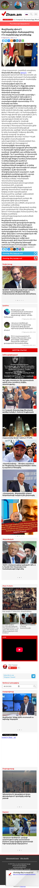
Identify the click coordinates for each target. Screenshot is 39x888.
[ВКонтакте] (9, 41)
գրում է (23, 72)
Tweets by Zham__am (9, 737)
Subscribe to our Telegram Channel (9, 676)
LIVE (4, 637)
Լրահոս (5, 305)
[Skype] (6, 41)
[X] (14, 41)
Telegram (16, 253)
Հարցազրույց (8, 691)
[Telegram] (3, 41)
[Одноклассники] (11, 41)
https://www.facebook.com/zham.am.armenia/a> (24, 874)
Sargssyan (23, 886)
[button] (4, 282)
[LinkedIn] (17, 41)
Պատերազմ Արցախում (19, 24)
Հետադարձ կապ (12, 858)
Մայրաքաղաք (8, 768)
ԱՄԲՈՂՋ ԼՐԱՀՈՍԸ (19, 350)
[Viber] (20, 41)
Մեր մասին (24, 858)
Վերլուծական (8, 539)
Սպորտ (5, 812)
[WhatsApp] (23, 41)
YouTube (16, 258)
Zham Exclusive (7, 586)
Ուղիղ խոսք (7, 264)
